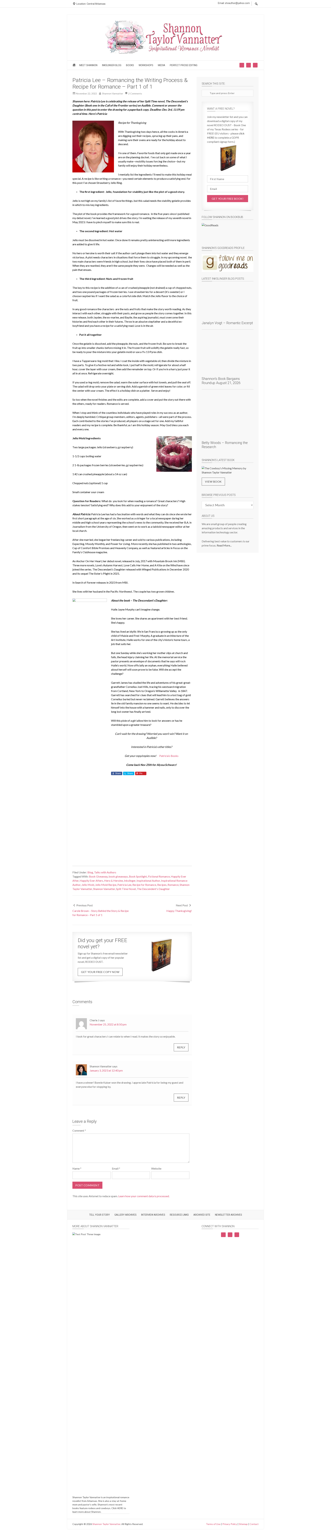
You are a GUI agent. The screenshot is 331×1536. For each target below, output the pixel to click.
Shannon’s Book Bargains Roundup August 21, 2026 (221, 381)
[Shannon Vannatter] (165, 53)
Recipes (162, 884)
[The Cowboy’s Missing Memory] (227, 470)
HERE (120, 1508)
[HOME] (74, 66)
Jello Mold (88, 884)
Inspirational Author (148, 880)
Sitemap (243, 1524)
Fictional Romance (159, 876)
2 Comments (135, 93)
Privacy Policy (229, 1524)
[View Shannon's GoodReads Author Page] (227, 263)
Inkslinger (130, 880)
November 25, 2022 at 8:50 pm (108, 1024)
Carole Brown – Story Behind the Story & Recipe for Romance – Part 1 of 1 (100, 913)
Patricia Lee (124, 884)
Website (156, 1168)
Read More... (224, 545)
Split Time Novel (126, 888)
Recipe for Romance (144, 884)
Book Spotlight (138, 876)
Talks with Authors (105, 872)
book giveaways (118, 876)
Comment (79, 1130)
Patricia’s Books (168, 755)
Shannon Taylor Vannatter (106, 1524)
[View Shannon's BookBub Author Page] (227, 232)
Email (116, 1168)
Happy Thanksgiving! (179, 910)
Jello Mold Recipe (105, 884)
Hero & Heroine (113, 880)
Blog (90, 872)
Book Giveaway (98, 876)
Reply (181, 1047)
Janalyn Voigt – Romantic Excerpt (227, 323)
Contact (254, 1524)
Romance (173, 884)
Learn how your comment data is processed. (143, 1196)
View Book (213, 481)
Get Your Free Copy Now (100, 971)
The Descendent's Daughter (153, 888)
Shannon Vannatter (104, 888)
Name (76, 1168)
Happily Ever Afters (91, 880)
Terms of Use (213, 1524)
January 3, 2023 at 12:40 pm (106, 1070)
